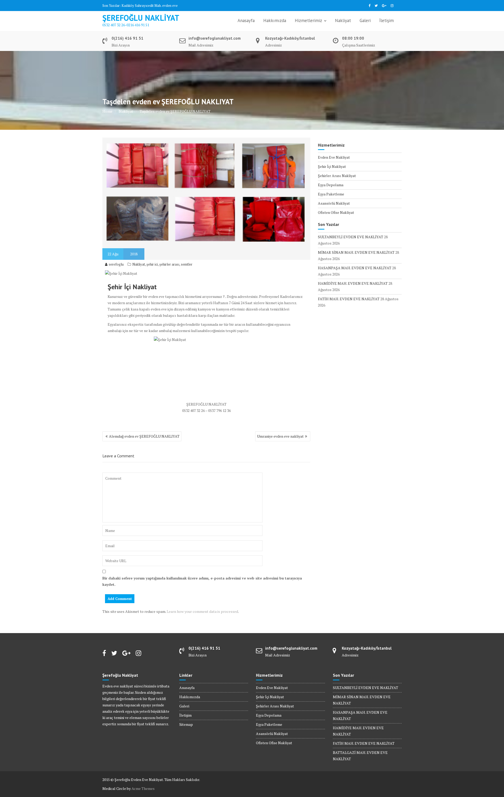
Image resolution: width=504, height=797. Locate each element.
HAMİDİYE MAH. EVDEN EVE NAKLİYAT (353, 283)
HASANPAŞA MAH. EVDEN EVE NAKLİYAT (354, 267)
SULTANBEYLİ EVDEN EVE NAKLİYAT (350, 236)
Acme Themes (143, 788)
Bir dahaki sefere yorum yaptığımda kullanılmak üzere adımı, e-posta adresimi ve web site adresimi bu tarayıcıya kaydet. (202, 581)
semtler (186, 264)
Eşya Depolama (330, 184)
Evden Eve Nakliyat (334, 157)
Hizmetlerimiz (308, 20)
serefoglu (116, 264)
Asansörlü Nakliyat (334, 203)
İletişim (386, 20)
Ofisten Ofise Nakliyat (336, 212)
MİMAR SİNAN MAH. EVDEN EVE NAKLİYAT (356, 252)
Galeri (365, 20)
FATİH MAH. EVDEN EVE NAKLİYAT (349, 298)
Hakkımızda (274, 20)
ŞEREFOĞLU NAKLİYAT (140, 18)
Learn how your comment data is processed (202, 611)
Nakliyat (343, 20)
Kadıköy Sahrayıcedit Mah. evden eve (150, 5)
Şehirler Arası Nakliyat (337, 175)
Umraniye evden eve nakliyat (280, 436)
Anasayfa (246, 20)
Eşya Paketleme (331, 194)
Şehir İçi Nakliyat (332, 166)
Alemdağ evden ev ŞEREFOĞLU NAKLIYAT (144, 436)
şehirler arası (169, 264)
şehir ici (152, 264)
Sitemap (186, 724)
